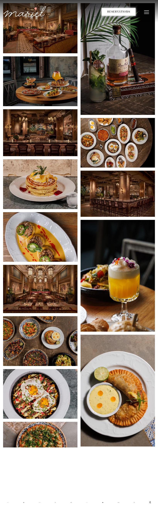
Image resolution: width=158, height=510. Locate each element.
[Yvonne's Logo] (8, 502)
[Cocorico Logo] (87, 502)
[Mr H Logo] (103, 502)
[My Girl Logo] (134, 502)
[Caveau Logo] (119, 502)
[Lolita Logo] (24, 502)
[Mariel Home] (24, 11)
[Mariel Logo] (40, 502)
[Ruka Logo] (55, 502)
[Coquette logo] (71, 502)
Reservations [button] (118, 11)
